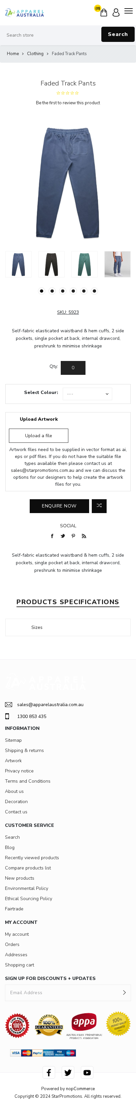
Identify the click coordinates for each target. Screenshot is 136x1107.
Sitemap (13, 740)
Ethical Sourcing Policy (28, 898)
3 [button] (62, 291)
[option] (18, 264)
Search (118, 34)
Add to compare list (99, 506)
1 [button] (41, 291)
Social (68, 526)
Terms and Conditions (28, 781)
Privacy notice (19, 771)
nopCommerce (80, 1089)
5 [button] (84, 291)
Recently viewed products (32, 858)
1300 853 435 (31, 716)
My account (17, 934)
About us (14, 791)
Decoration (16, 801)
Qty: (54, 366)
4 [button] (73, 291)
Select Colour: (41, 392)
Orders (12, 944)
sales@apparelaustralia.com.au (50, 704)
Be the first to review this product (68, 103)
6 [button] (94, 291)
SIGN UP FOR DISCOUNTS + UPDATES (50, 978)
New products (19, 878)
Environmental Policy (26, 888)
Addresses (16, 955)
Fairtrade (14, 909)
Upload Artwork (39, 419)
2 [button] (52, 291)
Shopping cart (19, 965)
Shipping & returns (24, 750)
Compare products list (28, 868)
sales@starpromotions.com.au (42, 470)
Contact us (16, 812)
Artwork (13, 761)
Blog (10, 847)
